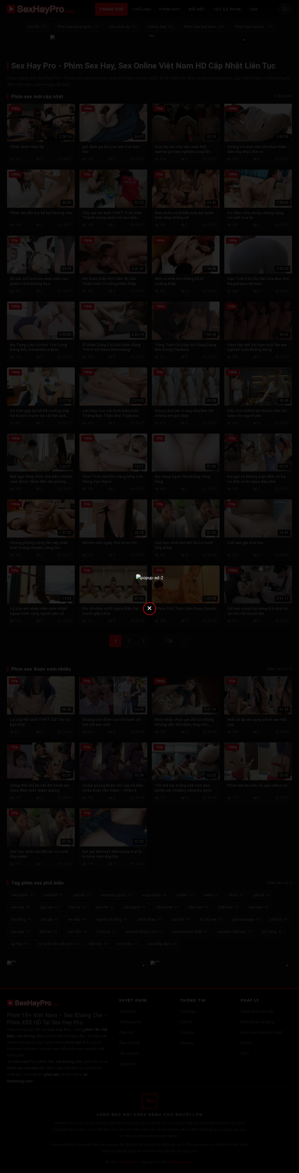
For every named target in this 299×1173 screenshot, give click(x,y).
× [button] (149, 608)
